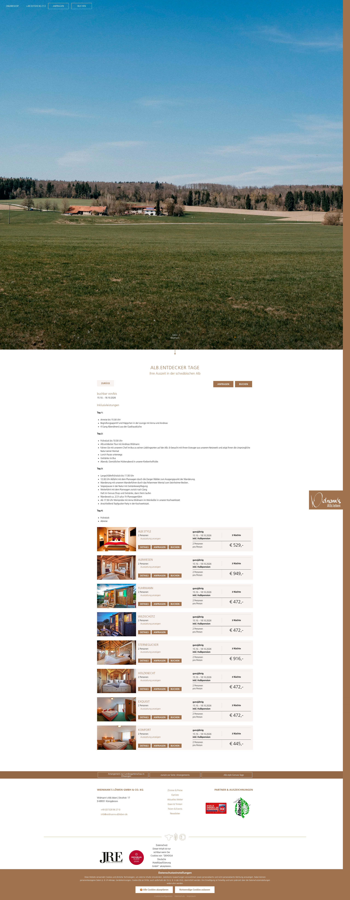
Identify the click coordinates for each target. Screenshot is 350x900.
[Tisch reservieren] (346, 708)
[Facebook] (211, 846)
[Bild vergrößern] (116, 539)
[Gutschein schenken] (346, 693)
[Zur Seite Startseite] (326, 500)
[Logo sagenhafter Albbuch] (216, 808)
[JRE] (111, 857)
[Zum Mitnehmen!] (346, 716)
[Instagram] (219, 846)
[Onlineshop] (346, 701)
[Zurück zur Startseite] (342, 505)
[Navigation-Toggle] (346, 6)
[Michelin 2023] (136, 857)
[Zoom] (175, 175)
